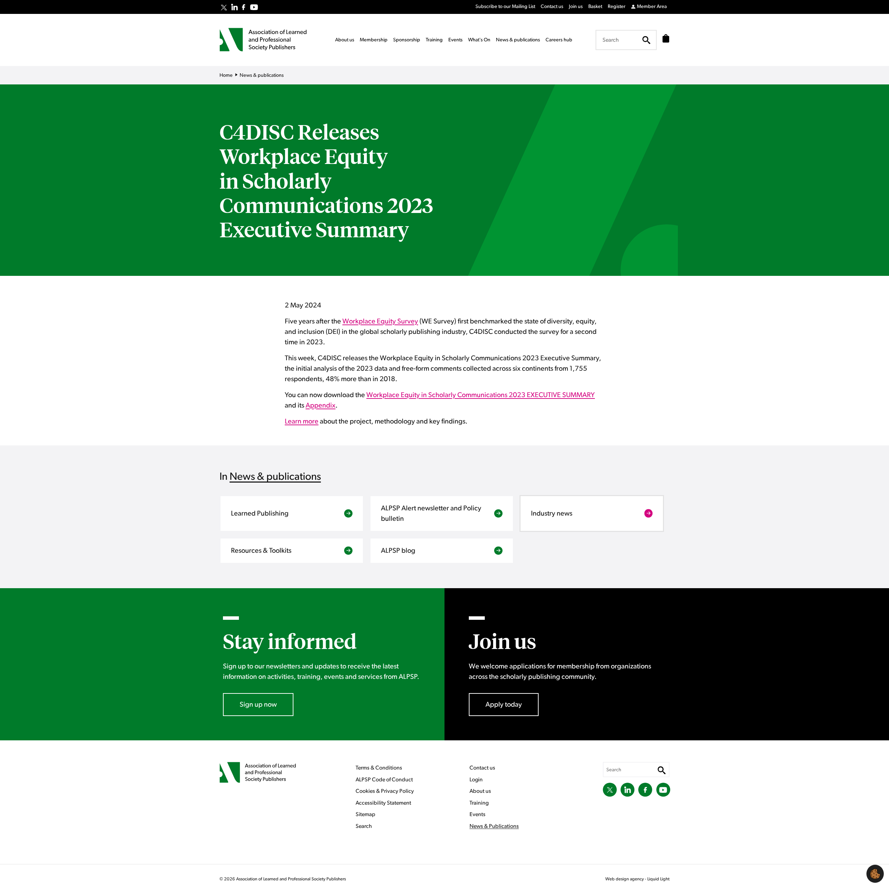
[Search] (646, 40)
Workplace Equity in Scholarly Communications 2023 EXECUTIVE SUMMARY (480, 395)
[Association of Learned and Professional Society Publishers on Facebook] (244, 7)
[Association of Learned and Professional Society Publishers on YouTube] (254, 7)
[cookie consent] (875, 873)
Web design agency (625, 879)
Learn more (301, 421)
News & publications (275, 476)
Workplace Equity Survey (380, 321)
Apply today (503, 704)
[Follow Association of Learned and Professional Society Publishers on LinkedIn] (234, 6)
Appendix (320, 405)
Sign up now (258, 704)
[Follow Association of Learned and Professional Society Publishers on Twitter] (224, 8)
